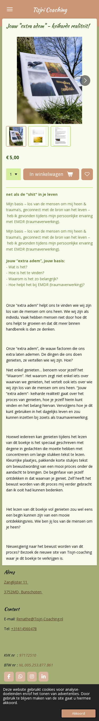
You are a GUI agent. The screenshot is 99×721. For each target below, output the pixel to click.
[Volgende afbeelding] (85, 80)
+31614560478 (24, 628)
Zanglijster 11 (16, 582)
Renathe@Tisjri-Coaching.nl (39, 618)
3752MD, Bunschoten (23, 591)
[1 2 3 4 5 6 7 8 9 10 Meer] (13, 174)
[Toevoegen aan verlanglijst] (87, 174)
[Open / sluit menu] (10, 9)
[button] (16, 136)
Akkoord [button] (78, 713)
